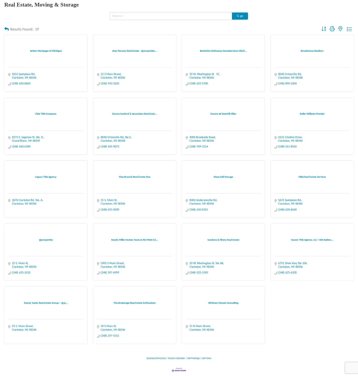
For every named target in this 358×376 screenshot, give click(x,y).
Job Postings (193, 358)
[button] (6, 29)
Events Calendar (176, 358)
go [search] (241, 16)
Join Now (206, 358)
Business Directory (156, 358)
